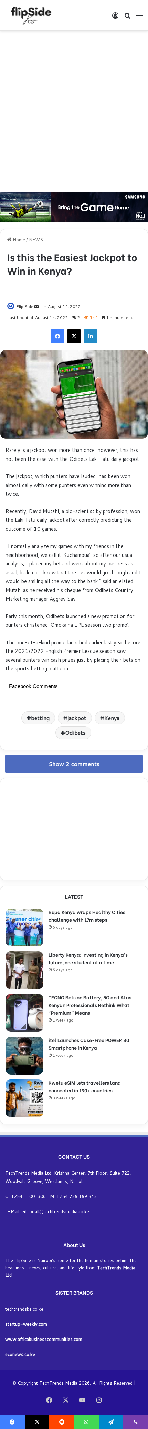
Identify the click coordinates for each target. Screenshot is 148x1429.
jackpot (76, 718)
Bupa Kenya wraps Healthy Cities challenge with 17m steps (87, 915)
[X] (74, 336)
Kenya (111, 718)
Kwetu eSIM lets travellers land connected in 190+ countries (85, 1086)
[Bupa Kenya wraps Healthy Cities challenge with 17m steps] (24, 927)
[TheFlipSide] (29, 15)
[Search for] (127, 17)
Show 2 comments (74, 764)
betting (40, 718)
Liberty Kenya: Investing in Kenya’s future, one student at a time (88, 958)
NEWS (36, 239)
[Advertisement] (74, 112)
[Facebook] (57, 336)
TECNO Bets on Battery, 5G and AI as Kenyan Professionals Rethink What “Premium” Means (90, 1005)
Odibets (75, 733)
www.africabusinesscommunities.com (43, 1339)
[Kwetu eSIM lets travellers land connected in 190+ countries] (24, 1098)
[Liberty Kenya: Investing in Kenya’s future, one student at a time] (24, 970)
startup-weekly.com (26, 1324)
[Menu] (139, 17)
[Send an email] (36, 306)
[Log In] (115, 17)
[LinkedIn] (90, 336)
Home (18, 239)
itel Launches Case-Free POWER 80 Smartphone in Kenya (89, 1043)
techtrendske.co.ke (24, 1309)
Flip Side (24, 306)
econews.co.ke (20, 1354)
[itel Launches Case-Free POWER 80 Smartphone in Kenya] (24, 1056)
